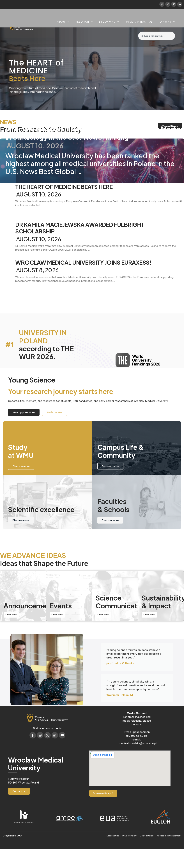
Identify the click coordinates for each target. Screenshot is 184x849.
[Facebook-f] (161, 4)
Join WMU (165, 21)
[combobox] (156, 36)
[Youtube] (62, 735)
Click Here (11, 614)
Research (82, 21)
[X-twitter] (173, 4)
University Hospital (138, 21)
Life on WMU (107, 21)
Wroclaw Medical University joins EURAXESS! (83, 262)
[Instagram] (167, 4)
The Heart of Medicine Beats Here (63, 186)
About (61, 21)
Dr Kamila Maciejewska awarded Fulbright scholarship (79, 227)
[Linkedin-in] (179, 4)
